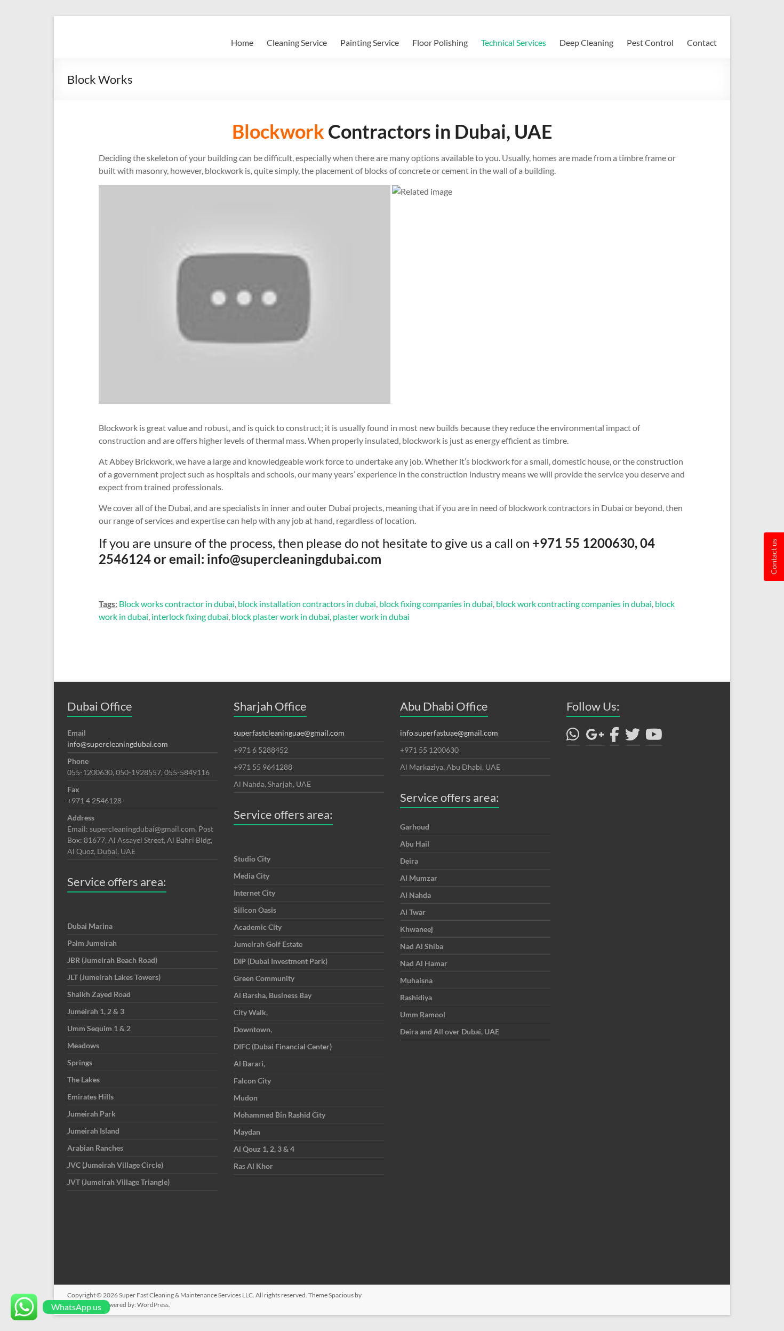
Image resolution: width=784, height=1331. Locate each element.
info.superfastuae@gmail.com (449, 732)
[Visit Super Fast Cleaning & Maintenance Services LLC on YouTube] (653, 737)
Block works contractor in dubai (177, 604)
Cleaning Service (297, 42)
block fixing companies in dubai (436, 604)
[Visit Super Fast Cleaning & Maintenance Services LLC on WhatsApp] (573, 737)
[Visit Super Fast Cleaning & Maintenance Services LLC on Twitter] (632, 737)
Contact (702, 42)
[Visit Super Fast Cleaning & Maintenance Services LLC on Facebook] (614, 737)
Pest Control (650, 42)
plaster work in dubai (371, 616)
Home (242, 42)
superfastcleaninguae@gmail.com (289, 732)
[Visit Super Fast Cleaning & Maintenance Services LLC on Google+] (595, 737)
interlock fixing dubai (189, 616)
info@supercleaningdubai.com (117, 743)
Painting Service (369, 42)
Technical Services (513, 42)
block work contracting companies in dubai (574, 604)
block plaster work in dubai (280, 616)
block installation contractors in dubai (307, 604)
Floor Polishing (440, 42)
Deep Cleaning (586, 42)
